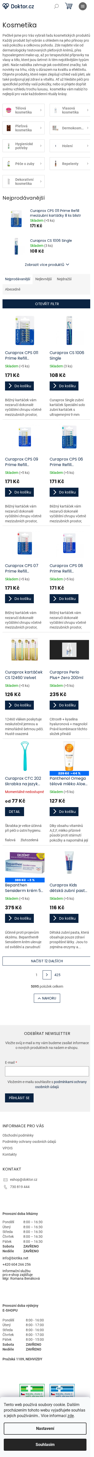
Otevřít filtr (47, 303)
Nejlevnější (43, 279)
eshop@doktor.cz (23, 1180)
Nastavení (45, 1428)
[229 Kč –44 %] (69, 756)
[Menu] (83, 6)
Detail (14, 811)
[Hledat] (56, 6)
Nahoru (49, 998)
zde (70, 1415)
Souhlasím (45, 1444)
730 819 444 (20, 1187)
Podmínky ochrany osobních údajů (29, 1142)
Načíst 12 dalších (47, 961)
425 (57, 975)
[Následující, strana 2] (47, 974)
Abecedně (12, 289)
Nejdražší (64, 279)
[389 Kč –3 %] (25, 863)
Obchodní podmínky (18, 1135)
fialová (10, 840)
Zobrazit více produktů (44, 264)
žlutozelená (29, 840)
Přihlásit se (19, 1097)
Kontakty (10, 1154)
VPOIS (8, 1148)
